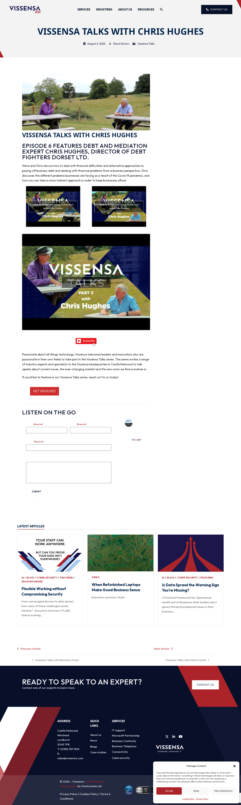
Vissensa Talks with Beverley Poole (55, 660)
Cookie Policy (188, 799)
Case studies (98, 752)
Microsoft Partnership (126, 735)
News (93, 740)
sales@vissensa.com (70, 758)
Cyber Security (47, 577)
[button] (234, 766)
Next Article (161, 648)
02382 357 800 (69, 749)
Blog (30, 577)
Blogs (93, 746)
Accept (169, 790)
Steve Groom (121, 43)
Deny (196, 790)
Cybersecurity (121, 758)
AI (22, 577)
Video (96, 577)
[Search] (161, 9)
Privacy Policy (202, 799)
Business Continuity (124, 741)
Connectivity (120, 751)
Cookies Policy (89, 794)
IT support (118, 730)
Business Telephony (124, 746)
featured (66, 577)
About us (95, 735)
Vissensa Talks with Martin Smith (185, 660)
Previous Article (31, 648)
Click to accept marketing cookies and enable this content (53, 206)
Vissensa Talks (146, 43)
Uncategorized (32, 581)
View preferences (223, 790)
